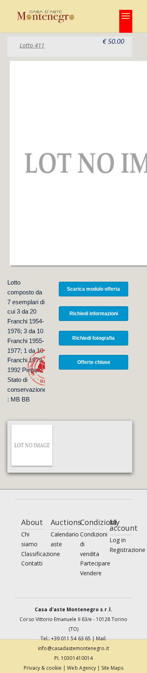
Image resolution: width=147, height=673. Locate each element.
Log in (117, 540)
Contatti (31, 563)
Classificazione (40, 554)
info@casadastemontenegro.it (73, 648)
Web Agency (82, 667)
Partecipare (95, 563)
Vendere (91, 573)
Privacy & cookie (43, 667)
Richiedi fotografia (93, 338)
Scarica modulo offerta (93, 289)
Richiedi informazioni (93, 313)
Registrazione (127, 550)
